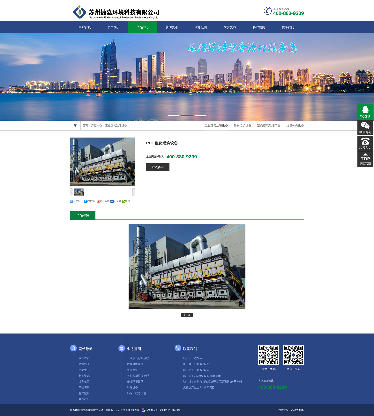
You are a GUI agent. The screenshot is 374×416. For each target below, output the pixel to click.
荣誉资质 (230, 27)
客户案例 (259, 27)
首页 (85, 125)
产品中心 (143, 27)
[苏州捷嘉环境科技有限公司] (116, 11)
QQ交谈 (365, 116)
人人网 (117, 201)
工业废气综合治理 (138, 358)
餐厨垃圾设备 (242, 125)
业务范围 (201, 27)
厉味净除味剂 (135, 364)
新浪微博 (104, 201)
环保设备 (132, 387)
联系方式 (365, 147)
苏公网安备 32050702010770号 (162, 410)
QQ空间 (91, 201)
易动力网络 (297, 410)
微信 (127, 201)
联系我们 (288, 27)
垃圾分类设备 (295, 125)
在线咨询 (158, 167)
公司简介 (114, 27)
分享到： (78, 201)
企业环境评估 (135, 381)
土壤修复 (132, 369)
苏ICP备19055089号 (127, 410)
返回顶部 (365, 163)
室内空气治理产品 (268, 125)
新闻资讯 (172, 27)
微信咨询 (365, 132)
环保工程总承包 (136, 393)
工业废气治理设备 (116, 125)
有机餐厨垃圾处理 (138, 375)
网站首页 (85, 27)
